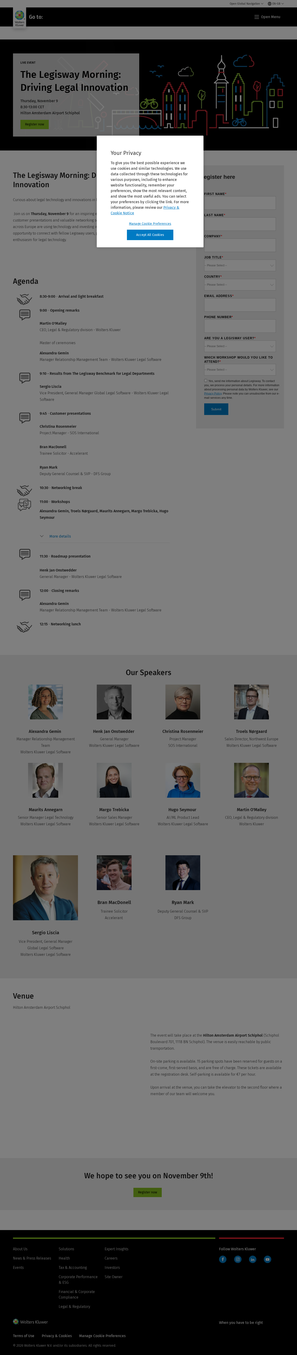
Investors (112, 1267)
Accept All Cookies (150, 235)
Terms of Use (23, 1336)
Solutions (66, 1249)
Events (18, 1267)
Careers (111, 1258)
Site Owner (114, 1277)
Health (64, 1258)
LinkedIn (252, 1259)
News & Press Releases (32, 1258)
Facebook (222, 1259)
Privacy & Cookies (57, 1336)
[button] (60, 536)
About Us (20, 1249)
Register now (34, 124)
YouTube (267, 1259)
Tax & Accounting (73, 1267)
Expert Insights (116, 1249)
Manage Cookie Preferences (150, 224)
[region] (150, 192)
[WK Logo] (30, 1321)
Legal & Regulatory (74, 1306)
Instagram (238, 1259)
